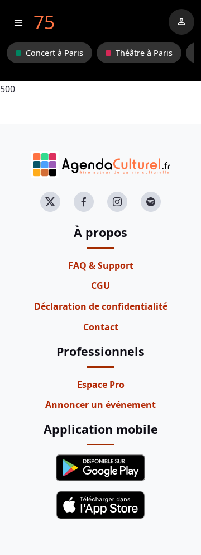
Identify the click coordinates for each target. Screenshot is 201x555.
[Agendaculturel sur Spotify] (151, 202)
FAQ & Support (100, 265)
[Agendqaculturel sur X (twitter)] (50, 202)
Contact (100, 327)
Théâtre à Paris (144, 53)
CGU (100, 285)
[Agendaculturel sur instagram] (117, 202)
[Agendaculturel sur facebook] (84, 202)
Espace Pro (101, 384)
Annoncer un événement (100, 405)
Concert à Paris (54, 53)
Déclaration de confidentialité (101, 306)
